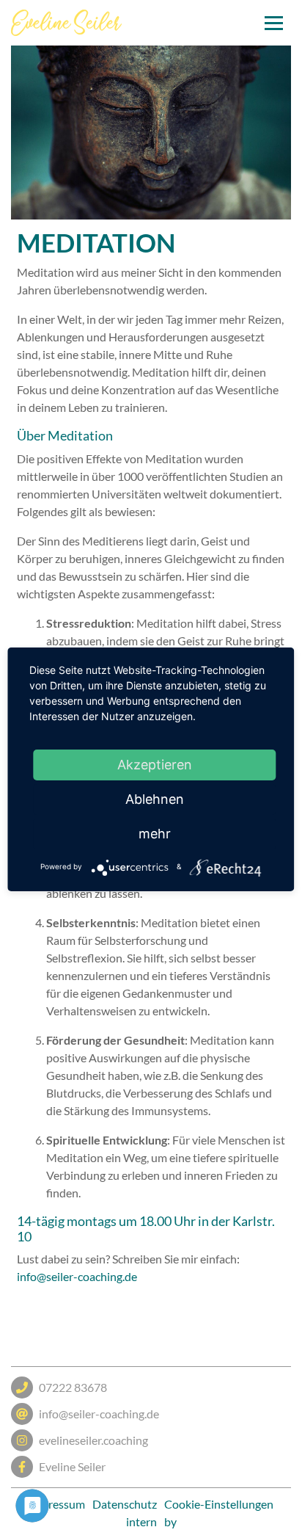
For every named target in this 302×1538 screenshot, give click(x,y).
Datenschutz (124, 1504)
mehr (155, 833)
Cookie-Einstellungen (218, 1504)
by (170, 1521)
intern (141, 1521)
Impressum (57, 1504)
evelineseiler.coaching (93, 1440)
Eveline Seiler (72, 1466)
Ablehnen (154, 799)
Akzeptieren (154, 764)
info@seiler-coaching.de (77, 1276)
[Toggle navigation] (274, 23)
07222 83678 (73, 1387)
